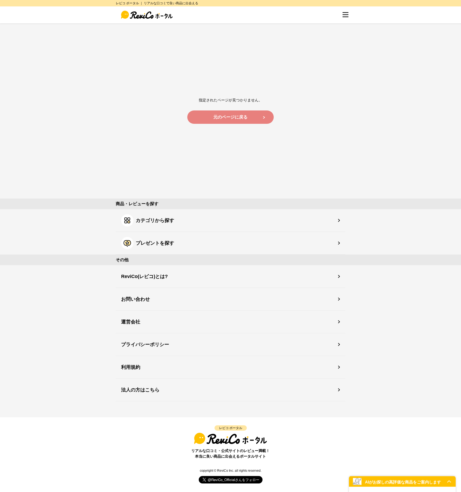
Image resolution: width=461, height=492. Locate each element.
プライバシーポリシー (145, 344)
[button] (402, 481)
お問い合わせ (135, 299)
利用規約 (130, 367)
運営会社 (130, 321)
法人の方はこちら (140, 389)
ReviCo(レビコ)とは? (144, 276)
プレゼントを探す (155, 243)
